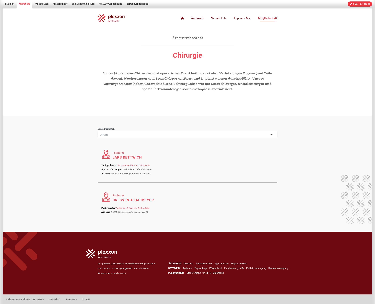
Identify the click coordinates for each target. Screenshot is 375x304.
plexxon (9, 4)
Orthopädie (144, 165)
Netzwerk (174, 268)
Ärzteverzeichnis (204, 263)
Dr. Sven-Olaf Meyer (133, 198)
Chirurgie (120, 165)
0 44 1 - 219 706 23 (361, 4)
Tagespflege (41, 4)
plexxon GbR (176, 273)
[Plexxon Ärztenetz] (182, 18)
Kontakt (86, 299)
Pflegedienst (60, 4)
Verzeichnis (219, 18)
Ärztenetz (24, 4)
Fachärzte (132, 165)
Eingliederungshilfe (83, 4)
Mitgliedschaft (267, 18)
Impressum (71, 299)
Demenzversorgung (137, 4)
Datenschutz (54, 299)
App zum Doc (242, 18)
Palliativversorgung (110, 4)
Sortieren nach (106, 129)
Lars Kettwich (127, 155)
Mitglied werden (239, 263)
